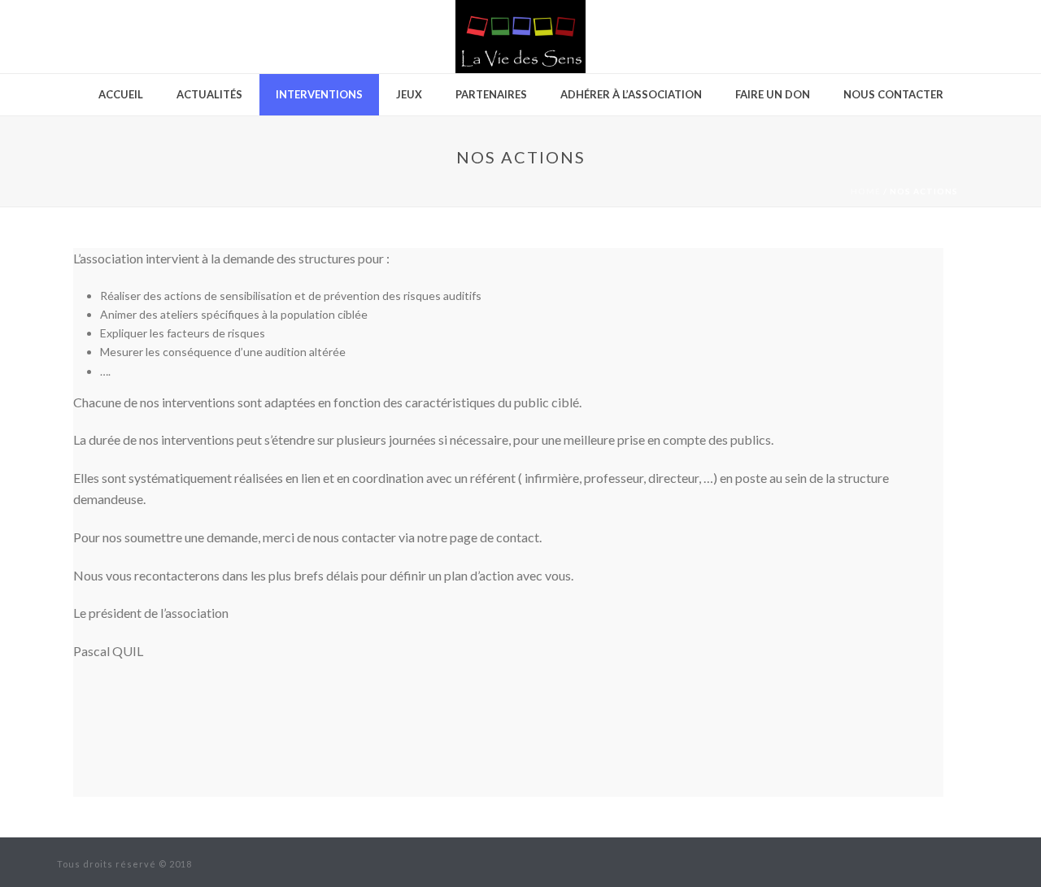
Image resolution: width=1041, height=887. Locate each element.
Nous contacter (893, 94)
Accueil (120, 94)
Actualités (209, 94)
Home (866, 191)
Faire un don (772, 94)
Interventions (319, 94)
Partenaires (491, 94)
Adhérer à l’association (631, 94)
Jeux (409, 94)
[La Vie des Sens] (520, 36)
